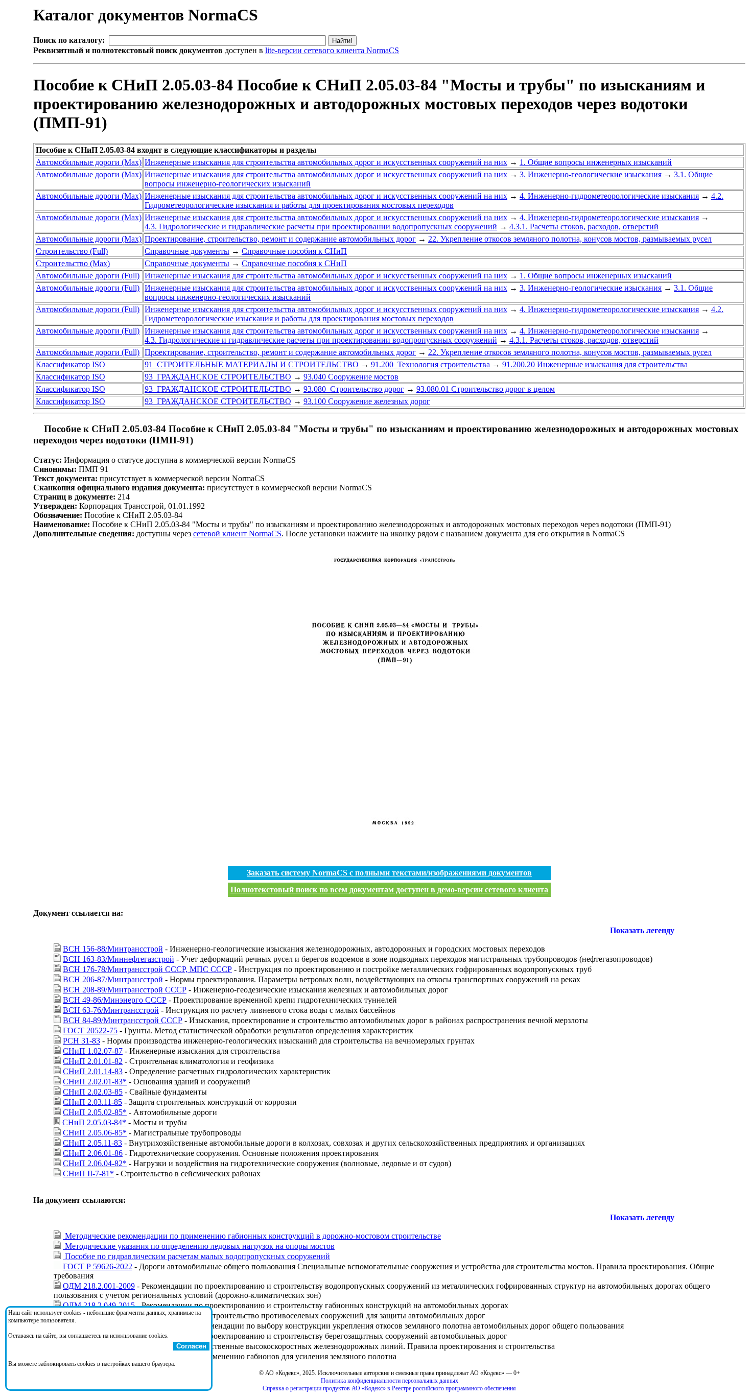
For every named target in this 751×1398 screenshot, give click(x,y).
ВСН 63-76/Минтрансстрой (111, 1010)
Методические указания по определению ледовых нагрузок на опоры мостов (199, 1246)
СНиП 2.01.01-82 (93, 1061)
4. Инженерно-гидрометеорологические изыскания (609, 196)
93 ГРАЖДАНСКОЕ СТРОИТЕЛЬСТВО (218, 376)
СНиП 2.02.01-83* (95, 1081)
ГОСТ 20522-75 (90, 1030)
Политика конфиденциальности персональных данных (389, 1380)
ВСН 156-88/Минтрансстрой (113, 948)
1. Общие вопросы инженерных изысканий (596, 162)
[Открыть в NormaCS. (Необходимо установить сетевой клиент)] (37, 428)
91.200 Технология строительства (430, 364)
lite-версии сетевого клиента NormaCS (332, 50)
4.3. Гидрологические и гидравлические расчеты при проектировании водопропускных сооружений (321, 226)
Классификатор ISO (70, 364)
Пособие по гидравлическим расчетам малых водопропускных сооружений (196, 1256)
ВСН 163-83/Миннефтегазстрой (118, 959)
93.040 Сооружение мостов (350, 376)
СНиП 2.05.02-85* (95, 1112)
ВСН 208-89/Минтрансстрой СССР (124, 989)
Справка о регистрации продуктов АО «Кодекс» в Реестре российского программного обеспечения (389, 1388)
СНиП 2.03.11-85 (92, 1102)
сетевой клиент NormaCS (237, 533)
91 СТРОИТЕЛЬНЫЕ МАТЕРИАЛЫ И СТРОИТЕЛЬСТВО (252, 364)
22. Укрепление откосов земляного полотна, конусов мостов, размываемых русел (570, 238)
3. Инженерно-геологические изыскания (591, 174)
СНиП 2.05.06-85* (95, 1132)
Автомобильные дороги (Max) (89, 162)
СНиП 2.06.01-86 (93, 1153)
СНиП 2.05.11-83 (92, 1143)
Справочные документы (187, 251)
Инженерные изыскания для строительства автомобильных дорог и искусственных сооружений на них (326, 162)
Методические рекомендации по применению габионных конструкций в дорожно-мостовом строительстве (252, 1235)
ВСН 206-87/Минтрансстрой (113, 979)
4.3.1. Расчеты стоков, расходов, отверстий (584, 226)
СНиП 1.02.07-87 (93, 1051)
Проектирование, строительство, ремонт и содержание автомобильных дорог (280, 238)
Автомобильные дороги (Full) (87, 275)
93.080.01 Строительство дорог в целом (485, 389)
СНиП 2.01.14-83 (93, 1071)
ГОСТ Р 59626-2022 (97, 1266)
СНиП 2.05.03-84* (94, 1122)
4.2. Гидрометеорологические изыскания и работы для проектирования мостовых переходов (434, 200)
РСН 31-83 (81, 1040)
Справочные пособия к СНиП (294, 251)
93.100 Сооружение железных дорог (366, 401)
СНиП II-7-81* (88, 1173)
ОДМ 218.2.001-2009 (99, 1286)
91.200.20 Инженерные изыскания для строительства (595, 364)
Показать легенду (642, 930)
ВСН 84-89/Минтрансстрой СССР (122, 1020)
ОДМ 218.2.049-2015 (99, 1305)
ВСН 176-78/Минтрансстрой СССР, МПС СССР (147, 969)
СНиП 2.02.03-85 (93, 1091)
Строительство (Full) (72, 251)
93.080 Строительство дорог (353, 389)
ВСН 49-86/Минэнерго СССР (115, 1000)
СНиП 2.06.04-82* (95, 1163)
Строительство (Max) (73, 263)
